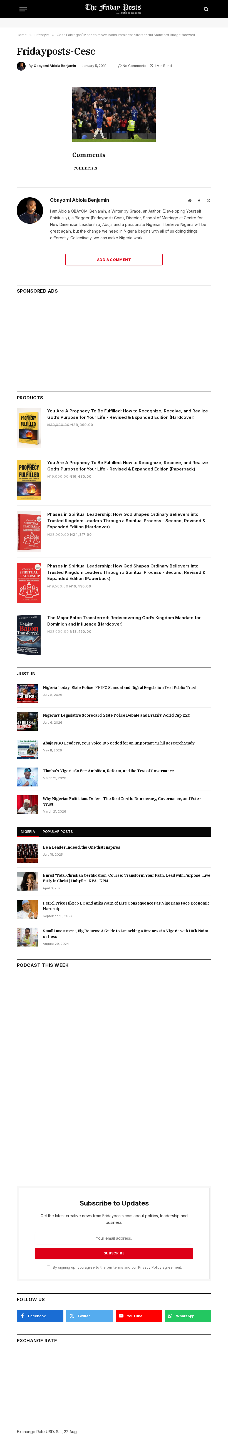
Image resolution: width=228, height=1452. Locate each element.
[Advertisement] (114, 340)
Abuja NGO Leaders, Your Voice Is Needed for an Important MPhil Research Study (119, 743)
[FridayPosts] (114, 9)
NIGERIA (28, 831)
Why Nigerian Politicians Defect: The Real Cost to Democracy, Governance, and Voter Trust (122, 801)
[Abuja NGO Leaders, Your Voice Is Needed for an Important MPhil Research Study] (27, 749)
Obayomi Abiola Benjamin (55, 66)
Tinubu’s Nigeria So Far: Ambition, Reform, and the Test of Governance (108, 770)
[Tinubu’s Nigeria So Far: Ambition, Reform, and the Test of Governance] (27, 777)
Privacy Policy (150, 1267)
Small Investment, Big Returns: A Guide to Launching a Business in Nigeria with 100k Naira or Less (125, 933)
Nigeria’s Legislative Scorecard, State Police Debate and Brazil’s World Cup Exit (116, 715)
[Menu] (23, 9)
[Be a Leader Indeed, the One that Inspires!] (27, 853)
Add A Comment (114, 259)
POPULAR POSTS (58, 831)
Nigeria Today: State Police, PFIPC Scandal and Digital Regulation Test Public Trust (119, 687)
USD (50, 1431)
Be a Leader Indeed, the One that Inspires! (82, 847)
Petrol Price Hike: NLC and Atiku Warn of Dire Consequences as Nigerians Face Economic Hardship (126, 906)
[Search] (206, 9)
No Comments (134, 66)
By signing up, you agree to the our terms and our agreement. (117, 1267)
